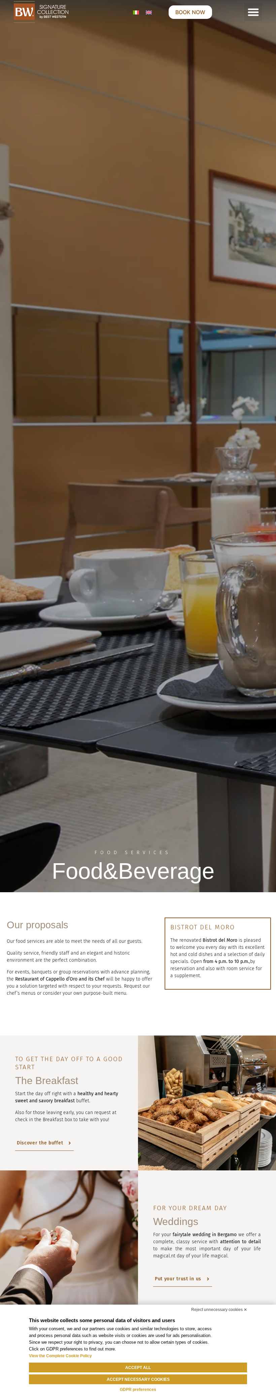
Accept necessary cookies (138, 1379)
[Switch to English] (148, 12)
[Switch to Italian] (136, 12)
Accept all (138, 1367)
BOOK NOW (190, 12)
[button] (253, 12)
